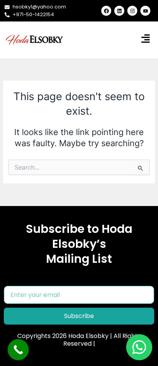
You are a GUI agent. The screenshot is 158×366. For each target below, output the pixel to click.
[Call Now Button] (18, 349)
